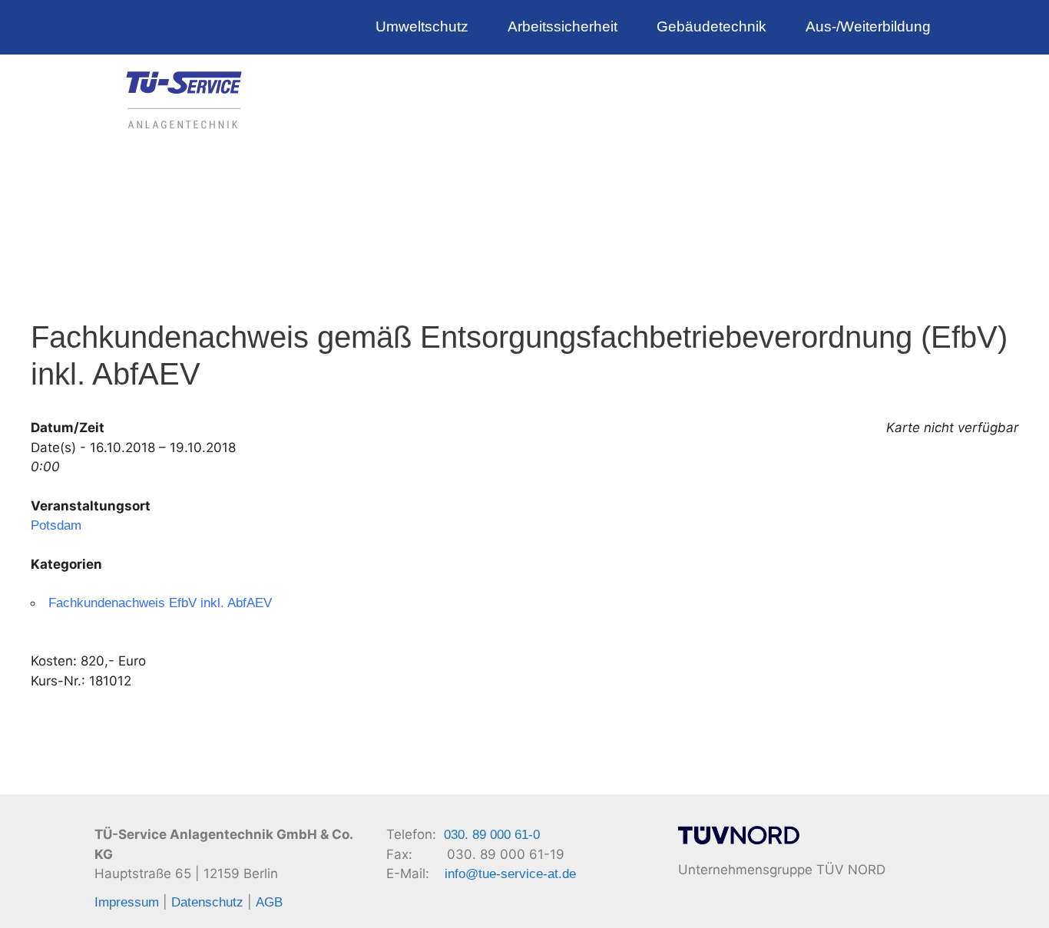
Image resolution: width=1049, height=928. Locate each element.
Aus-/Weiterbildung (868, 26)
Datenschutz (207, 902)
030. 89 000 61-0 (492, 834)
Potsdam (56, 525)
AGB (269, 902)
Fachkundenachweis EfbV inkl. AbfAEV (160, 603)
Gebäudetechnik (711, 26)
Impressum (126, 902)
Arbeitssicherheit (562, 26)
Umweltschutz (422, 26)
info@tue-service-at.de (510, 874)
